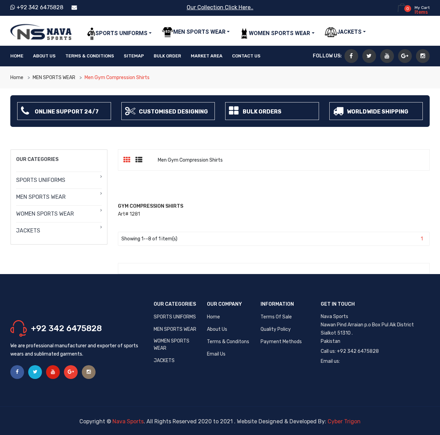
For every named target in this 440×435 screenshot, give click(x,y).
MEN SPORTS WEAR (54, 77)
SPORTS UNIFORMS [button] (121, 33)
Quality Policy (276, 329)
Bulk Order (167, 55)
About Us (44, 55)
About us (217, 329)
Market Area (206, 55)
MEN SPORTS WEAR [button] (199, 32)
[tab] (129, 160)
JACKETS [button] (349, 32)
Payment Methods (281, 342)
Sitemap (134, 55)
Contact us (246, 55)
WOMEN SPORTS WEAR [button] (279, 33)
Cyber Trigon (344, 421)
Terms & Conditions (89, 55)
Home (16, 55)
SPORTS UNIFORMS (175, 317)
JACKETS (164, 360)
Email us (216, 354)
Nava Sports (128, 421)
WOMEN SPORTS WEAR (171, 344)
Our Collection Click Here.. (220, 7)
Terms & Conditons (228, 342)
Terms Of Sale (276, 317)
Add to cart (139, 212)
